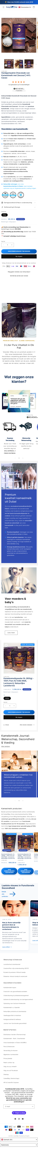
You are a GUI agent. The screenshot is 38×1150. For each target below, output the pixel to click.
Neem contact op (9, 1062)
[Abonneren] (32, 1106)
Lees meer (11, 632)
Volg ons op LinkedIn (10, 1066)
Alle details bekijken (26, 725)
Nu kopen (19, 256)
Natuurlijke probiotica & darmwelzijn (15, 1011)
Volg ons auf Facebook (11, 1070)
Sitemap (6, 1074)
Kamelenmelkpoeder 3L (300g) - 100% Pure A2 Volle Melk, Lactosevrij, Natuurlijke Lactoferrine (8, 856)
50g (4, 215)
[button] (3, 7)
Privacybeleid (8, 1058)
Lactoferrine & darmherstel (12, 964)
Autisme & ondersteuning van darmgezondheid (18, 999)
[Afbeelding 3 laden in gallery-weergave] (29, 63)
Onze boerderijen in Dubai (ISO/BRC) (15, 1042)
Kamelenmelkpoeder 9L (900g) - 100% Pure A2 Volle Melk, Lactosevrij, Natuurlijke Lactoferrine (24, 856)
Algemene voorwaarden (11, 1054)
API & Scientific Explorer (11, 1082)
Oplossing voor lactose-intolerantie (14, 1003)
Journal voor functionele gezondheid (15, 1023)
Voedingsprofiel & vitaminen (12, 1015)
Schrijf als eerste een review (19, 276)
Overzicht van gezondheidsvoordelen (15, 991)
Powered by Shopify (24, 1136)
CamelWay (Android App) (11, 1078)
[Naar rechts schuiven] (36, 64)
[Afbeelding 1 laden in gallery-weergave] (9, 63)
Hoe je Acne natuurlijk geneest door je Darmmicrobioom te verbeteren (11, 926)
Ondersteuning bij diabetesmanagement (16, 995)
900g (7, 698)
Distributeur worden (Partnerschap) (15, 1034)
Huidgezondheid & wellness (12, 1019)
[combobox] (19, 1139)
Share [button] (7, 725)
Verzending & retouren (11, 1050)
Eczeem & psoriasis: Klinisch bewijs (15, 972)
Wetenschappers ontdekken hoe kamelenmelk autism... (18, 776)
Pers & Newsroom (9, 1046)
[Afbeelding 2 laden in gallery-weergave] (19, 63)
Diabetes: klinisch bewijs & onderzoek (15, 976)
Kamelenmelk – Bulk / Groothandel (14, 1038)
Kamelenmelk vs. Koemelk (12, 1007)
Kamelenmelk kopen (10, 987)
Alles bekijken (5, 746)
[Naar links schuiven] (2, 64)
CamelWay (16, 1136)
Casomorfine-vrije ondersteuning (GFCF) (16, 968)
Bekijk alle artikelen (5, 894)
